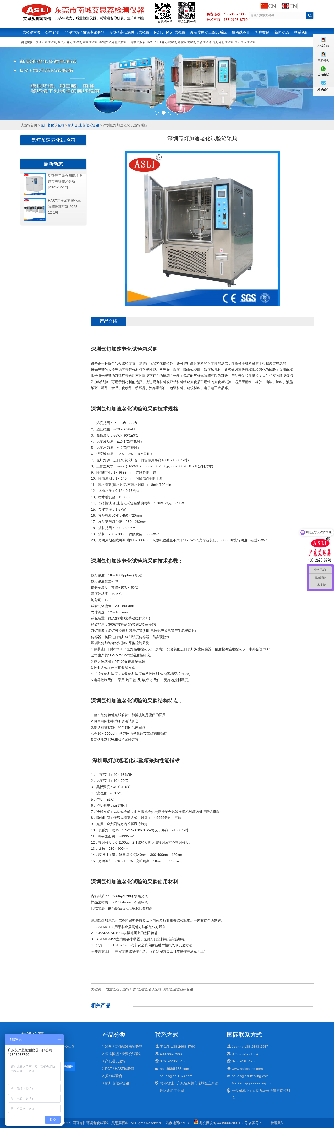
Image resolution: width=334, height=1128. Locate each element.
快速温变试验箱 (46, 42)
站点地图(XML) (177, 1123)
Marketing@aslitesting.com (253, 1083)
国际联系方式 (244, 1034)
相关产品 (101, 1005)
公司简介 (52, 32)
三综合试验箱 (136, 42)
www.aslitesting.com (247, 1068)
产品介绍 (108, 321)
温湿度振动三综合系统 (208, 32)
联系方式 (166, 1034)
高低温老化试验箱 (69, 42)
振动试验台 (241, 32)
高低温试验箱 (186, 42)
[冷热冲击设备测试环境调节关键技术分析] (35, 194)
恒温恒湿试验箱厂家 (121, 989)
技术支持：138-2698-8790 (227, 20)
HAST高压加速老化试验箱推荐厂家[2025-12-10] (64, 206)
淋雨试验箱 (90, 42)
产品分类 (114, 1034)
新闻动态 (281, 32)
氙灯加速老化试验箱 (83, 125)
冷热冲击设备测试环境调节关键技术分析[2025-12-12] (65, 181)
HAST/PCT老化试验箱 (161, 42)
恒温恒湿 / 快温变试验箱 (85, 32)
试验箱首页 (31, 32)
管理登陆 (277, 1123)
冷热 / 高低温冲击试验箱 (129, 32)
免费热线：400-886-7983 (226, 14)
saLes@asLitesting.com (250, 1076)
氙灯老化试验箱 (223, 42)
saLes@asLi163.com (176, 1076)
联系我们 (301, 32)
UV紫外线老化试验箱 (112, 42)
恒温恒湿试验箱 (245, 42)
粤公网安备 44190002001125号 (223, 1123)
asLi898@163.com (174, 1068)
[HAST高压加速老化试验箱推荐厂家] (35, 219)
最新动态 (53, 164)
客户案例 (262, 32)
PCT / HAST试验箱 (169, 32)
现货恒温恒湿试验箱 (177, 989)
